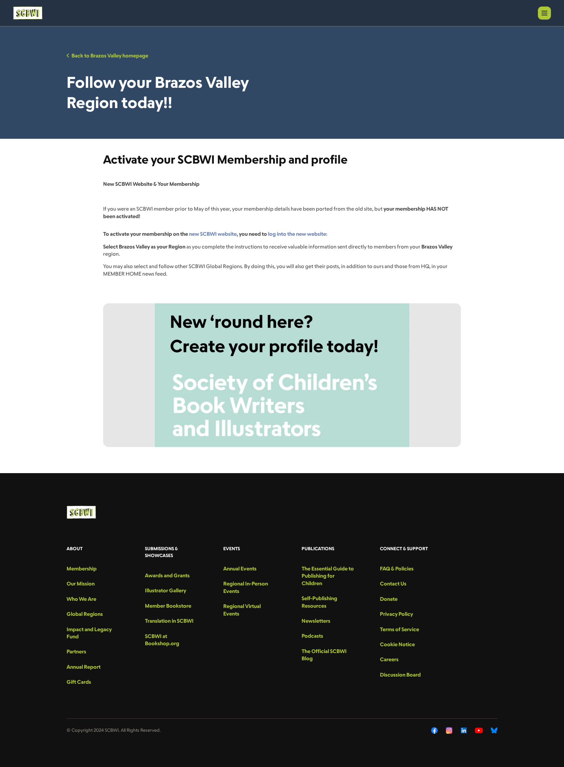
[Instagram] (449, 730)
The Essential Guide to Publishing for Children (328, 575)
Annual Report (84, 666)
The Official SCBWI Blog (324, 655)
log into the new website (297, 234)
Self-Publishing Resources (319, 602)
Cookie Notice (397, 644)
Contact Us (393, 583)
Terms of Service (399, 629)
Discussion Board (400, 674)
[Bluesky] (494, 730)
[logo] (27, 13)
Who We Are (81, 599)
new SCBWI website (213, 234)
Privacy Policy (396, 614)
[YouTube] (479, 730)
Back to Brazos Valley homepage (109, 55)
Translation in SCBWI (169, 620)
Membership (82, 568)
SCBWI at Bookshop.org (162, 640)
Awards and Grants (167, 575)
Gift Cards (79, 682)
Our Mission (81, 583)
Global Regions (85, 614)
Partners (76, 651)
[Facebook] (434, 730)
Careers (389, 659)
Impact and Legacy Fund (89, 633)
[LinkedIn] (464, 730)
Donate (389, 599)
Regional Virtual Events (242, 609)
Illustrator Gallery (165, 590)
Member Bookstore (168, 605)
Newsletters (316, 620)
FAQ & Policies (397, 568)
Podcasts (312, 635)
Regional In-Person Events (245, 587)
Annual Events (240, 568)
